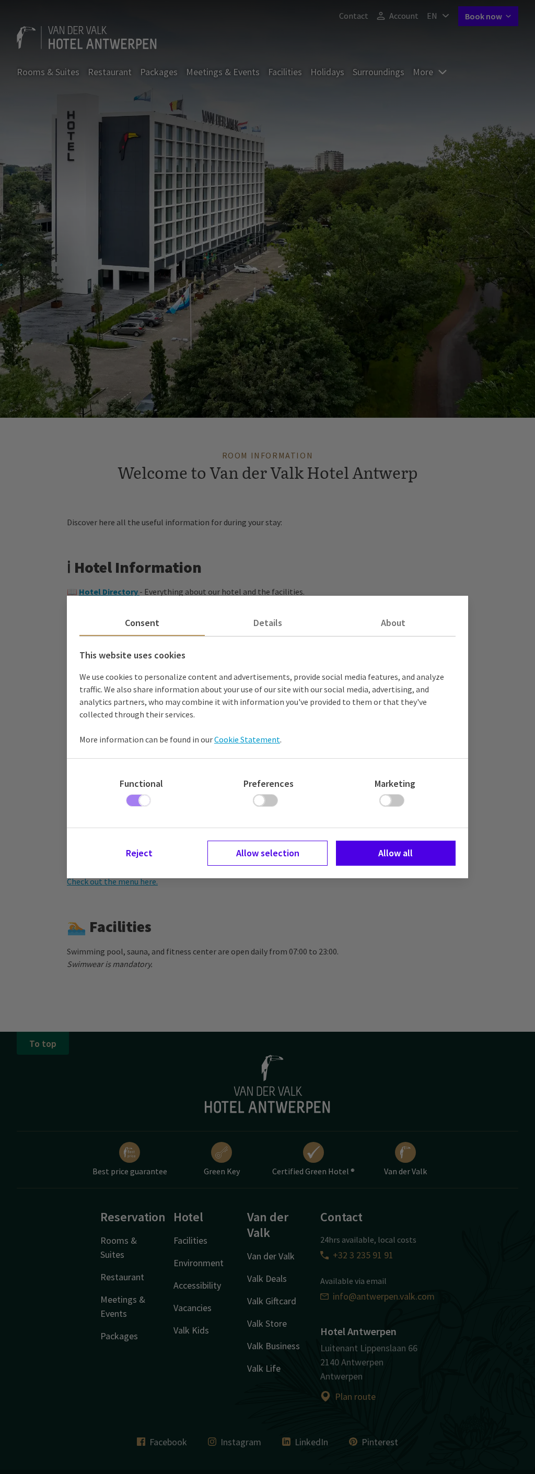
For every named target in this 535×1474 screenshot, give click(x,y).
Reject (139, 853)
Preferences (268, 783)
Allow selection (267, 853)
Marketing (395, 783)
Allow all (395, 853)
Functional (141, 783)
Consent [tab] (142, 623)
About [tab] (393, 623)
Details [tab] (267, 623)
